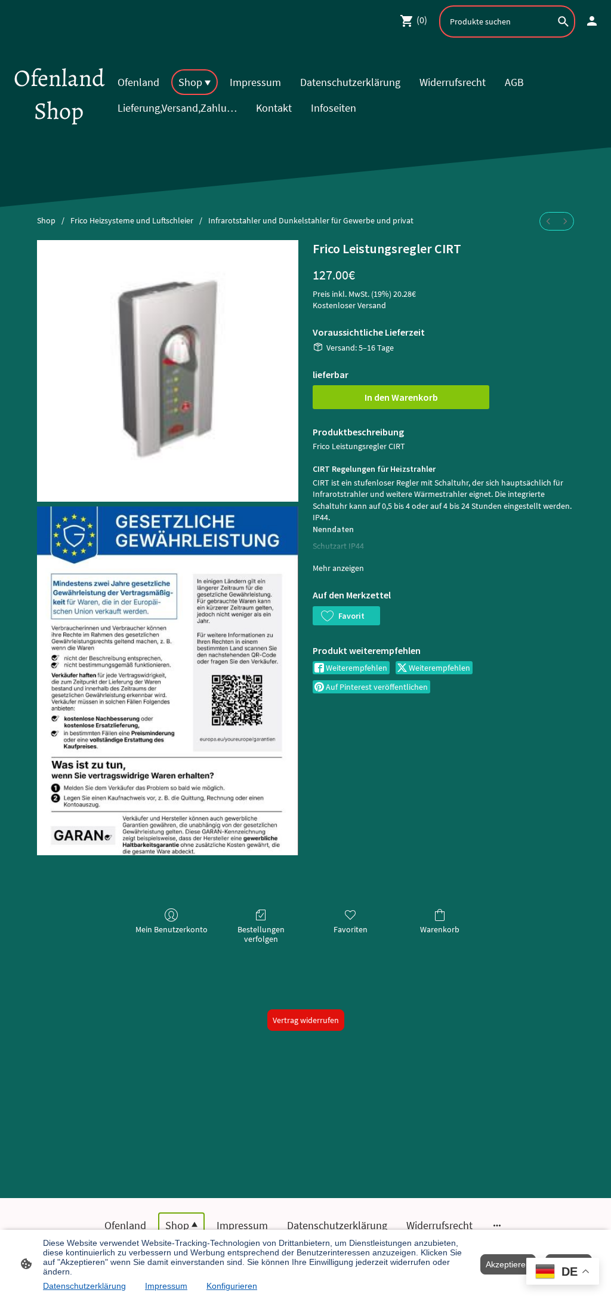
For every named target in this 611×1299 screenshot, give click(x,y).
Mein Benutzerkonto (171, 929)
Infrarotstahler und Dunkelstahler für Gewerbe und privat (310, 220)
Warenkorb (439, 929)
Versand (371, 305)
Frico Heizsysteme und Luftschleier (131, 220)
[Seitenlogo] (59, 138)
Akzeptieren (508, 1264)
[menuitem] (548, 221)
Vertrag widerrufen (306, 1020)
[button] (346, 615)
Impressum (166, 1286)
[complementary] (562, 1272)
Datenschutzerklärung (84, 1286)
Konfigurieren (231, 1286)
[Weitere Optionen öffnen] (497, 1225)
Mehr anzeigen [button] (338, 568)
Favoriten (351, 929)
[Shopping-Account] (592, 21)
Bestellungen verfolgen (261, 934)
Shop (46, 220)
